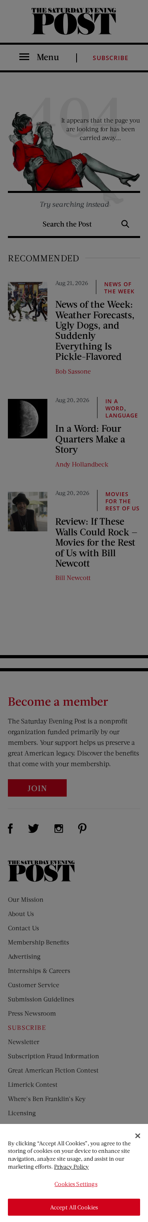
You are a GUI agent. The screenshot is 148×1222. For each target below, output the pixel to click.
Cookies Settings (75, 1183)
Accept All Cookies (74, 1207)
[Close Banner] (137, 1135)
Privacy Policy (71, 1166)
